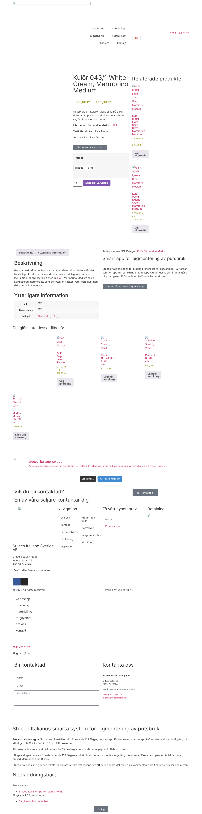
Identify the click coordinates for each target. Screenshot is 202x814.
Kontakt (121, 42)
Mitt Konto (88, 542)
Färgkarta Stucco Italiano (34, 801)
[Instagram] (24, 581)
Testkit (41, 316)
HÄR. (115, 125)
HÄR (59, 277)
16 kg (55, 316)
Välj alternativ (140, 154)
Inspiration (67, 546)
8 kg (48, 316)
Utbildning (118, 28)
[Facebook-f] (17, 581)
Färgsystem (119, 35)
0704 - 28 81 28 (21, 647)
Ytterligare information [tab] (52, 252)
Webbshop (98, 28)
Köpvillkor (88, 528)
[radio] (79, 167)
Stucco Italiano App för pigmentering (41, 791)
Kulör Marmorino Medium (152, 251)
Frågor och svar (88, 519)
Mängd (79, 158)
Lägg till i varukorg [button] (109, 378)
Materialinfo (97, 35)
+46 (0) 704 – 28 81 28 (112, 694)
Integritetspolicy (91, 535)
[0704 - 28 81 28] (17, 641)
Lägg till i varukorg (96, 182)
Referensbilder (69, 532)
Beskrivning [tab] (26, 252)
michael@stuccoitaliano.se (115, 697)
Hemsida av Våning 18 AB (118, 589)
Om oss (104, 42)
